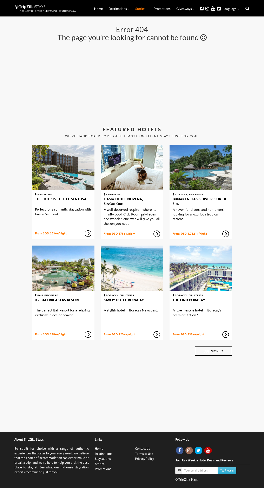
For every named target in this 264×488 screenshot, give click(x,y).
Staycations (103, 458)
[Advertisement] (132, 80)
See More (213, 351)
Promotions (162, 9)
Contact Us (142, 448)
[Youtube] (214, 8)
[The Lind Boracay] (201, 268)
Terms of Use (144, 454)
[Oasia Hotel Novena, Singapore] (132, 167)
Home (98, 9)
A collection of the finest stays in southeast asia (48, 11)
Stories (140, 9)
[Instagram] (208, 8)
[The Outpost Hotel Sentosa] (63, 167)
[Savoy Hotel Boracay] (132, 268)
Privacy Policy (144, 458)
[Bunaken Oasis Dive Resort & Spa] (201, 167)
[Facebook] (202, 8)
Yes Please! (227, 470)
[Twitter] (220, 8)
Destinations (117, 9)
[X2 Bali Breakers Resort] (63, 268)
